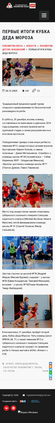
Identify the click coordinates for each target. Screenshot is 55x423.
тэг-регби (9, 371)
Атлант (10, 363)
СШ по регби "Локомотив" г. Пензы (22, 367)
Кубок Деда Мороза (26, 363)
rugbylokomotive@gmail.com (38, 395)
